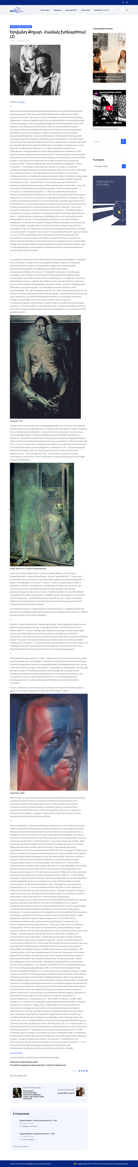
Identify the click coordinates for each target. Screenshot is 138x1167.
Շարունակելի (16, 1053)
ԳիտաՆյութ (15, 26)
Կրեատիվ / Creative (101, 10)
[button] (94, 57)
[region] (109, 58)
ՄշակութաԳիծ (70, 10)
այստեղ (21, 102)
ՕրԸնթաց (57, 10)
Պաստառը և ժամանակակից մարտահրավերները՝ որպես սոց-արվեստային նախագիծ (33, 1095)
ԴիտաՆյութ (85, 10)
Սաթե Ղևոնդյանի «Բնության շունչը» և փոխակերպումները (109, 78)
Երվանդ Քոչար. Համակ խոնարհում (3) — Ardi (38, 1120)
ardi (13, 41)
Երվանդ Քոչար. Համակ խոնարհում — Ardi (37, 1134)
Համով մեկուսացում (66, 1093)
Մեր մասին (45, 10)
